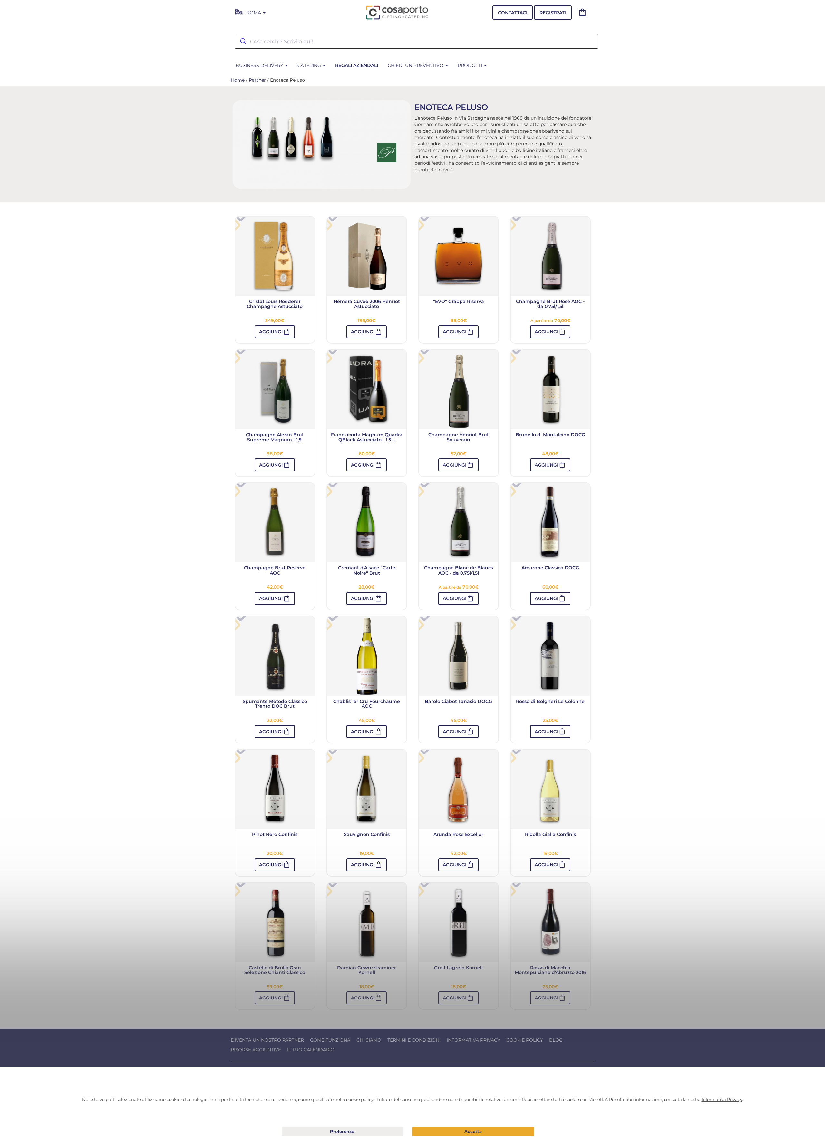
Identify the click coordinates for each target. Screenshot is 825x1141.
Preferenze (342, 1131)
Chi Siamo (368, 1040)
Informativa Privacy (473, 1040)
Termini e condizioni (414, 1040)
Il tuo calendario (311, 1050)
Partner (257, 80)
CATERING (309, 65)
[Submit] (242, 41)
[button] (550, 331)
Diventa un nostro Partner (267, 1040)
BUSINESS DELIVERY (260, 65)
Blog (556, 1040)
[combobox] (416, 41)
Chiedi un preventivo (416, 65)
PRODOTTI (470, 65)
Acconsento (473, 1131)
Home (238, 80)
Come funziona (330, 1040)
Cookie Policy (524, 1040)
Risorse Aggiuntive (256, 1050)
